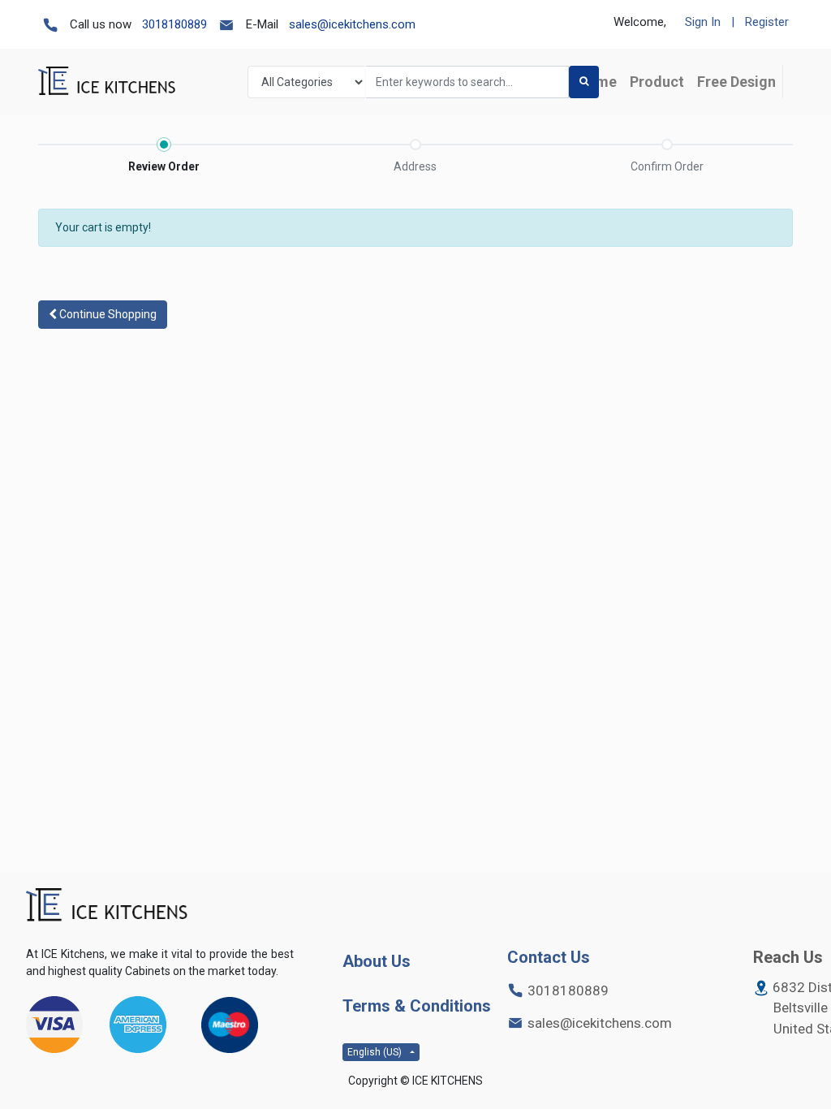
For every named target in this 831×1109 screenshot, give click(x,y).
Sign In (703, 22)
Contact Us (548, 957)
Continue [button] (107, 314)
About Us (376, 961)
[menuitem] (657, 81)
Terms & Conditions (416, 1006)
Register (767, 22)
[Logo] (107, 905)
